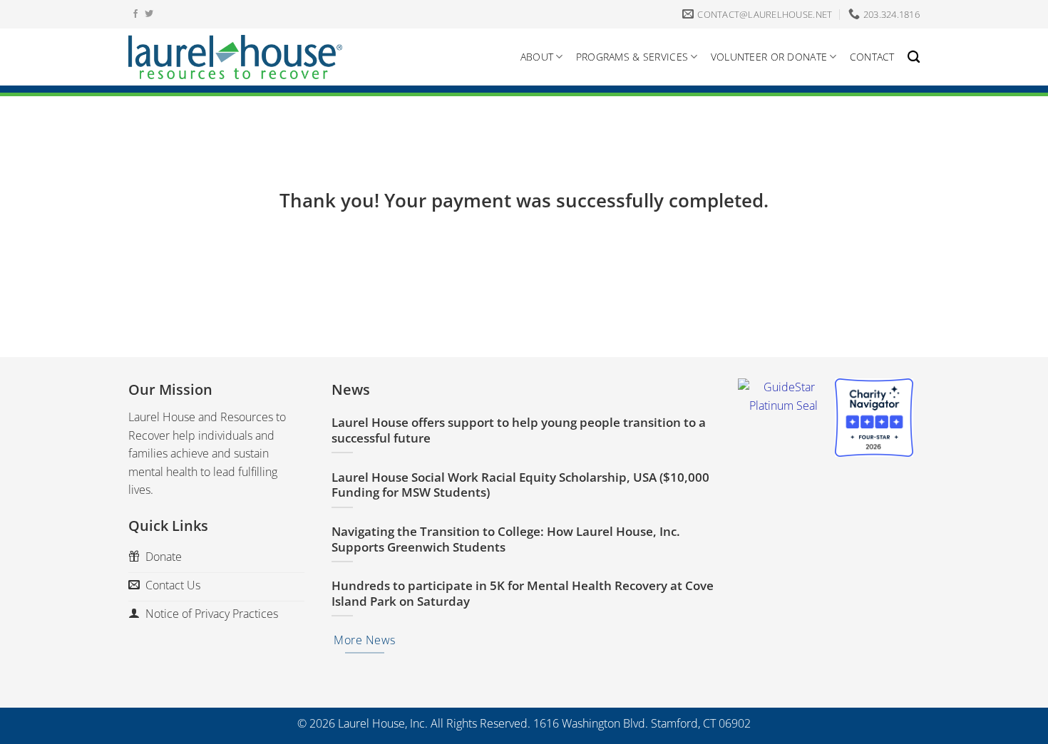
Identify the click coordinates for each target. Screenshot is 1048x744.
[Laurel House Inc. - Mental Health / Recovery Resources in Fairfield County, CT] (235, 57)
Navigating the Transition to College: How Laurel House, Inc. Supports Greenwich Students (506, 539)
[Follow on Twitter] (149, 14)
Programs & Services (632, 56)
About (536, 56)
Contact (872, 56)
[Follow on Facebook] (135, 14)
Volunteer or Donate (769, 56)
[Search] (914, 57)
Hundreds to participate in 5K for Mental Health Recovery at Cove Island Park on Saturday (523, 593)
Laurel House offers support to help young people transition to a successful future (519, 430)
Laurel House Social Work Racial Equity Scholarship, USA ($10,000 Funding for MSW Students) (520, 485)
